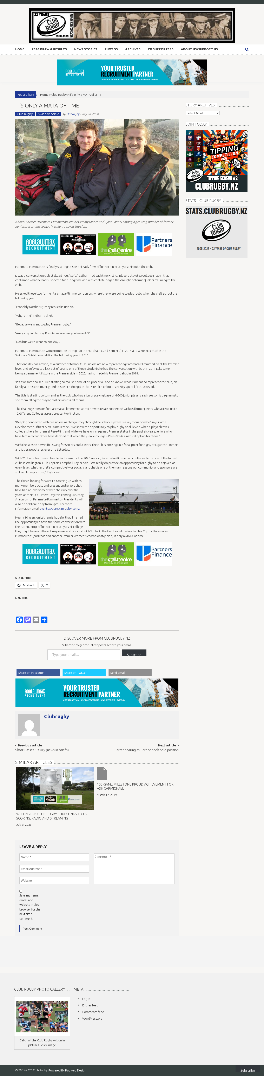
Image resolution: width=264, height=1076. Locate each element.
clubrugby (73, 114)
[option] (40, 244)
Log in (86, 998)
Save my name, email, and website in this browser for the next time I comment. (29, 907)
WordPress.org (92, 1018)
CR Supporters (160, 49)
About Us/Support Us (199, 49)
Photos (111, 49)
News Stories (85, 49)
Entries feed (90, 1005)
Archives (132, 49)
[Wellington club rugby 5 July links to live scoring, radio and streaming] (55, 788)
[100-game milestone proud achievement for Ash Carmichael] (136, 773)
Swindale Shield (48, 114)
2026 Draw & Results (49, 49)
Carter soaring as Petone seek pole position (146, 750)
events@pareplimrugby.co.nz (60, 508)
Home (19, 49)
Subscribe (134, 654)
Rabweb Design (75, 1070)
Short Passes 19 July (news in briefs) (42, 750)
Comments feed (93, 1012)
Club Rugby (59, 94)
